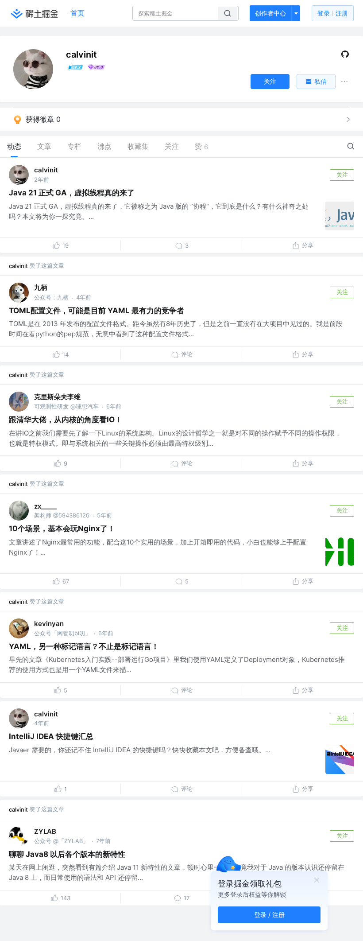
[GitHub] (345, 56)
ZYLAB (45, 831)
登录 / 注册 (269, 914)
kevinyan (49, 623)
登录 (332, 13)
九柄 (40, 287)
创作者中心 (270, 13)
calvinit (46, 170)
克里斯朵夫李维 (57, 397)
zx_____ (45, 506)
